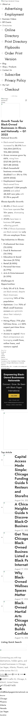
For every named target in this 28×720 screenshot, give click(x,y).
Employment (14, 14)
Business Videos (9, 19)
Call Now (14, 396)
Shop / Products (9, 66)
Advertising (13, 8)
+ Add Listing (14, 96)
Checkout (12, 89)
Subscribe (12, 74)
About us (6, 4)
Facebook (3, 352)
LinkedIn (3, 356)
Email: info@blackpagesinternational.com (14, 402)
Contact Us (7, 70)
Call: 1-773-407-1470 (14, 400)
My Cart (5, 84)
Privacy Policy (15, 80)
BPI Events (6, 22)
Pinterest (3, 357)
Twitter (2, 354)
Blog (4, 63)
